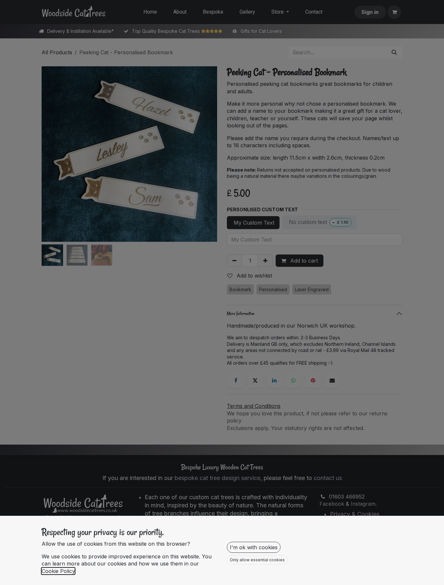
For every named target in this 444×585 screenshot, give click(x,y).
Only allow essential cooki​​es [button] (257, 559)
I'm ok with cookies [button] (254, 547)
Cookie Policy (58, 571)
